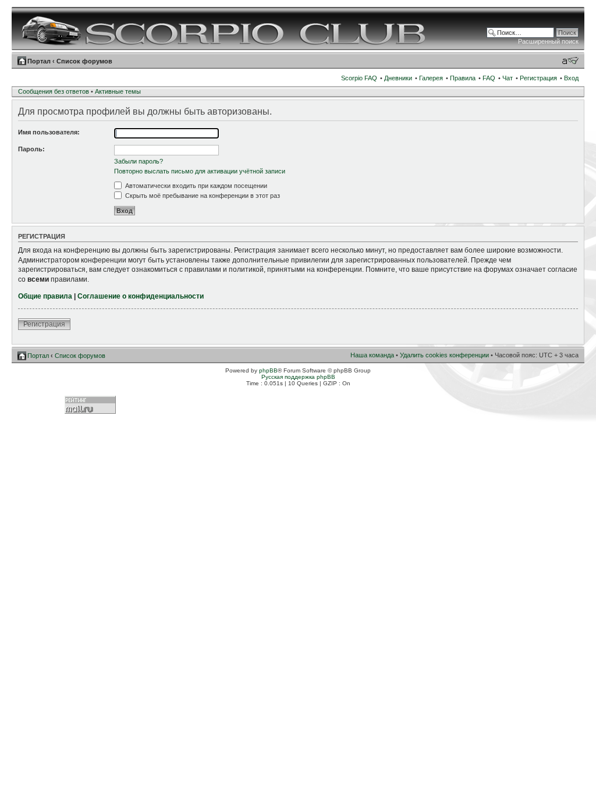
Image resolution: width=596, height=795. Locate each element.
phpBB (268, 370)
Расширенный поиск (548, 41)
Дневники (398, 77)
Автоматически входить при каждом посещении (195, 185)
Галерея (431, 77)
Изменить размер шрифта (570, 60)
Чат (507, 77)
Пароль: (31, 148)
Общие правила (45, 296)
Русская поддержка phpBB (298, 377)
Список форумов (84, 61)
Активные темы (118, 91)
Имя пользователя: (49, 132)
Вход (571, 77)
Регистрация (538, 77)
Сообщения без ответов (53, 91)
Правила (463, 77)
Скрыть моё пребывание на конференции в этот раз (201, 195)
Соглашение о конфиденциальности (140, 296)
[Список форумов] (225, 28)
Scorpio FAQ (359, 77)
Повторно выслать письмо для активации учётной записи (199, 171)
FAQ (489, 77)
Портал (39, 61)
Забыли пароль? (138, 161)
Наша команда (372, 355)
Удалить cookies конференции (444, 355)
